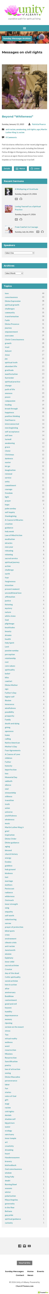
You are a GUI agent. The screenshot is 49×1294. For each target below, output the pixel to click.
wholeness (9, 819)
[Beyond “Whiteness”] (24, 107)
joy (6, 359)
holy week (9, 531)
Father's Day (10, 693)
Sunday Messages (14, 1271)
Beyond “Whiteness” (17, 116)
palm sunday (10, 508)
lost (6, 877)
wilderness (9, 896)
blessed (8, 850)
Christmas (9, 454)
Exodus (8, 862)
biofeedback (10, 1165)
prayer (8, 501)
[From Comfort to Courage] (8, 231)
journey (8, 328)
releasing (9, 550)
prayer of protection (14, 927)
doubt (7, 1180)
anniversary (10, 992)
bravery (8, 1161)
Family (8, 719)
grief (7, 831)
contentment (11, 1000)
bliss (7, 677)
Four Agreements (12, 750)
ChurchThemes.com (24, 1286)
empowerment (11, 332)
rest (7, 662)
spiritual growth (12, 305)
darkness (9, 458)
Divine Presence (12, 324)
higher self (9, 697)
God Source (10, 420)
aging (7, 846)
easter (8, 462)
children (8, 758)
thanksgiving (10, 516)
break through (11, 408)
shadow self (10, 1119)
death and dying (12, 723)
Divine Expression (13, 301)
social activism (11, 981)
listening (9, 604)
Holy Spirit (9, 643)
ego (38, 129)
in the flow (9, 1207)
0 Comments (11, 137)
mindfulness (10, 708)
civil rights (31, 129)
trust (7, 347)
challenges (10, 309)
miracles (8, 543)
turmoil (8, 439)
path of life (10, 389)
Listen (37, 168)
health (8, 639)
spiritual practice (12, 381)
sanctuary (9, 1134)
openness (9, 731)
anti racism (10, 129)
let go (7, 466)
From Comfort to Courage (26, 227)
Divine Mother (11, 685)
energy (8, 858)
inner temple (10, 1138)
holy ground (10, 869)
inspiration (10, 835)
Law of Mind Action (13, 535)
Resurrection (11, 1058)
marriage (9, 881)
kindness (9, 873)
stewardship (10, 793)
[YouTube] (29, 1245)
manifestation (11, 374)
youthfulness (11, 815)
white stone (10, 616)
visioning (9, 554)
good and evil (11, 1004)
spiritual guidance (13, 1219)
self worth (9, 915)
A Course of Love (12, 754)
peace (7, 397)
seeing (8, 1073)
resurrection (10, 1050)
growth (8, 343)
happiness (9, 412)
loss (6, 773)
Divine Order (10, 839)
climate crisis (10, 942)
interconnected (12, 424)
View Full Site (24, 1263)
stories (8, 1092)
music (7, 823)
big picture (10, 1123)
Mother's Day (11, 746)
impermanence (11, 1015)
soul (7, 789)
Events (40, 1271)
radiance (9, 892)
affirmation (10, 597)
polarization (10, 1196)
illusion (8, 700)
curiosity (9, 1223)
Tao (6, 1034)
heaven (8, 1008)
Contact (20, 1275)
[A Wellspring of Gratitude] (8, 193)
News (30, 1275)
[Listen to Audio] (21, 199)
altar (7, 988)
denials (8, 1115)
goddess (8, 865)
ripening (8, 1023)
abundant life (11, 366)
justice (8, 600)
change (8, 385)
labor (7, 1084)
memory (8, 1019)
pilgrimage (9, 623)
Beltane (8, 1211)
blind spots (10, 931)
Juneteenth (10, 950)
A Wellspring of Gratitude (26, 189)
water (7, 1127)
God (7, 620)
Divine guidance (12, 842)
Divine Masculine (12, 1077)
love (7, 293)
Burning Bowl (11, 1184)
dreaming (9, 1150)
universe (9, 812)
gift (6, 1100)
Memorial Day (11, 777)
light (7, 497)
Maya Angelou (11, 1200)
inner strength (11, 904)
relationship (10, 658)
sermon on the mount (14, 1027)
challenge (9, 570)
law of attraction (12, 1069)
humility (8, 1011)
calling (8, 739)
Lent (7, 647)
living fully (9, 1177)
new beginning (11, 428)
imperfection (11, 769)
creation (9, 524)
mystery (8, 608)
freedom (9, 493)
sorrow (8, 923)
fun (6, 1088)
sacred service (11, 558)
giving (7, 727)
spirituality (10, 670)
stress (7, 1031)
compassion (10, 401)
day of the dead (12, 973)
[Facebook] (19, 1245)
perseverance (11, 1080)
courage (8, 489)
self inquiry (10, 512)
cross (7, 935)
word (7, 1046)
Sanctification (11, 1061)
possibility (9, 712)
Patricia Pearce (39, 124)
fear (7, 577)
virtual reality (11, 1038)
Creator (8, 969)
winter (8, 1192)
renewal (8, 474)
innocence (9, 704)
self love (8, 435)
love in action (11, 984)
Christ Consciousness (14, 339)
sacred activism (12, 965)
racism (21, 132)
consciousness (11, 297)
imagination (10, 470)
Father (8, 762)
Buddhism (9, 996)
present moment (12, 589)
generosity (10, 1203)
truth (7, 804)
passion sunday (11, 650)
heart (7, 1153)
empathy (9, 912)
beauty (8, 631)
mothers (8, 885)
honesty (8, 766)
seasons (8, 1188)
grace (7, 447)
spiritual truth (11, 362)
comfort (8, 681)
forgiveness (10, 581)
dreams (8, 635)
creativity (9, 1146)
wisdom (8, 1173)
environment (10, 938)
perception (10, 654)
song (7, 908)
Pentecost (9, 888)
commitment (10, 485)
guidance (9, 528)
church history (11, 854)
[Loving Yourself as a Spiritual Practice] (8, 211)
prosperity (9, 716)
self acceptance (12, 432)
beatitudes (10, 627)
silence (8, 785)
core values (10, 666)
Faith (7, 320)
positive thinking (12, 416)
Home (30, 1271)
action (8, 566)
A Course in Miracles (14, 520)
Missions (9, 1054)
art (6, 1142)
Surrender (9, 378)
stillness (8, 796)
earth (7, 574)
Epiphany (9, 958)
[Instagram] (24, 1245)
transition (9, 800)
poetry (8, 1065)
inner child (9, 962)
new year (9, 547)
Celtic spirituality (12, 977)
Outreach (9, 900)
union (7, 808)
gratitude (9, 370)
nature (8, 612)
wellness (9, 1042)
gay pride (9, 1215)
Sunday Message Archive (17, 38)
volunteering (10, 919)
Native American (12, 743)
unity (7, 481)
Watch (22, 168)
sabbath (8, 781)
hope (7, 504)
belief (7, 673)
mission (8, 954)
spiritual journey (12, 562)
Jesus (7, 355)
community (10, 312)
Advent (8, 351)
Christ (7, 451)
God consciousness (13, 1169)
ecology (8, 1131)
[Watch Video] (16, 199)
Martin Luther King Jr (14, 827)
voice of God (10, 1096)
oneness (8, 393)
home (7, 735)
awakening (21, 129)
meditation (10, 539)
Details (7, 168)
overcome (9, 335)
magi (7, 1104)
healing (8, 405)
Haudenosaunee (12, 1157)
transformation (12, 316)
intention (9, 585)
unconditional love (13, 593)
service (8, 478)
